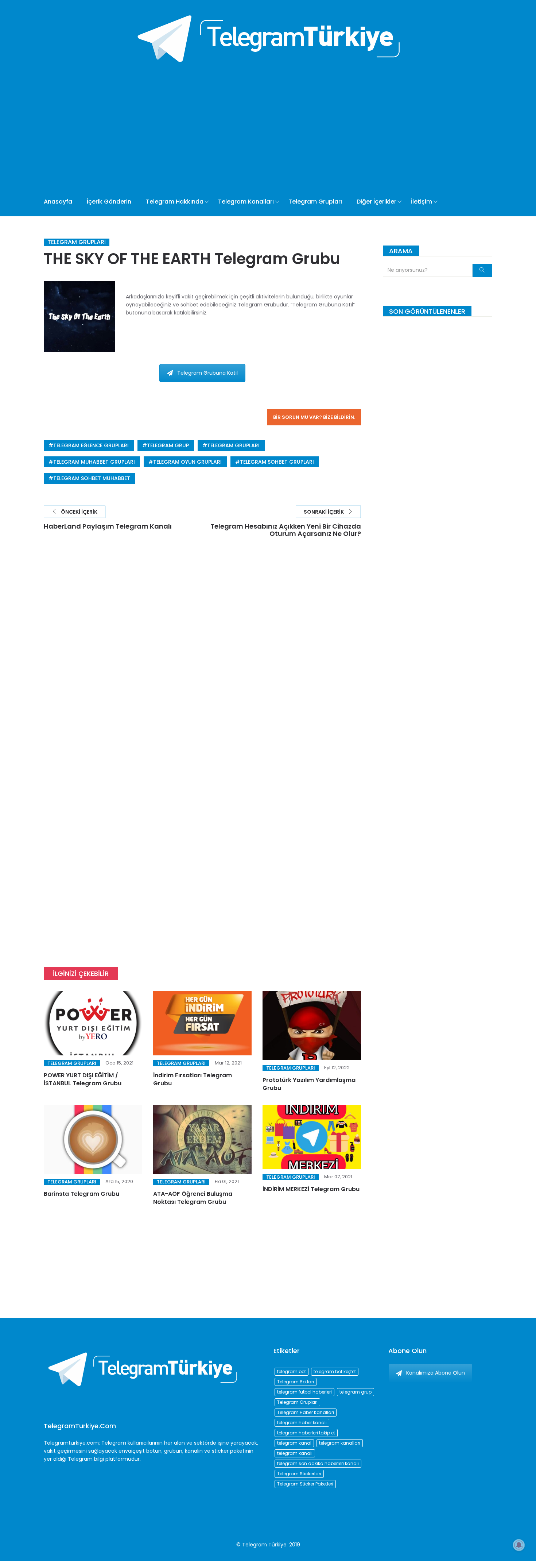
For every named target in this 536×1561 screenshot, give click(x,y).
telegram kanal (294, 1443)
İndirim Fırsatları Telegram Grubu (192, 1079)
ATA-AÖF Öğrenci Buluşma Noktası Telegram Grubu (192, 1198)
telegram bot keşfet (335, 1371)
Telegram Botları (295, 1382)
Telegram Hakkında (174, 201)
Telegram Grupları (315, 201)
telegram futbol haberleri (304, 1392)
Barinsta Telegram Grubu (81, 1194)
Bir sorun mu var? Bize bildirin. (314, 417)
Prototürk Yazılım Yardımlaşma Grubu (309, 1084)
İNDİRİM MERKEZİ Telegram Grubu (311, 1189)
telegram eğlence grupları (91, 445)
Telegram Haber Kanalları (305, 1412)
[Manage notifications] (519, 1545)
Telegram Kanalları (246, 201)
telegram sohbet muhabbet (91, 478)
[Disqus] (202, 655)
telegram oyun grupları (187, 461)
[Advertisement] (241, 132)
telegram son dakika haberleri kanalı (318, 1463)
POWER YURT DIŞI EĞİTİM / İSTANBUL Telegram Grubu (82, 1079)
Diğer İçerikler (376, 201)
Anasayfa (58, 201)
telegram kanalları (339, 1443)
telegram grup (168, 445)
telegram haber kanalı (302, 1422)
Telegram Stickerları (299, 1474)
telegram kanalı (294, 1453)
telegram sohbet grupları (277, 461)
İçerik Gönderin (109, 201)
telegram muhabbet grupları (94, 461)
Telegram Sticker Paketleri (305, 1484)
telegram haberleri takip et (306, 1433)
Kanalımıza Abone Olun (435, 1372)
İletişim (421, 201)
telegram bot (291, 1371)
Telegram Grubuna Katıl (207, 372)
